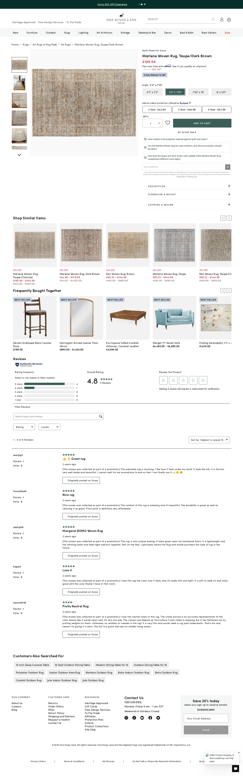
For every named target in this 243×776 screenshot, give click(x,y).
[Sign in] (222, 19)
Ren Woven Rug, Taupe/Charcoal (219, 274)
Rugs (67, 32)
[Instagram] (127, 718)
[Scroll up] (19, 153)
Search (153, 19)
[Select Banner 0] (139, 4)
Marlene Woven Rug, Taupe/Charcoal (25, 275)
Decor (168, 32)
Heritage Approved (23, 22)
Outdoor (51, 32)
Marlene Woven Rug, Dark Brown (80, 274)
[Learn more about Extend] (190, 103)
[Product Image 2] (19, 100)
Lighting (83, 32)
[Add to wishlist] (167, 123)
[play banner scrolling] (144, 4)
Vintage (125, 32)
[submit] (213, 19)
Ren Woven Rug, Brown (120, 274)
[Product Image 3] (19, 118)
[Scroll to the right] (229, 218)
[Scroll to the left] (223, 218)
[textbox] (152, 123)
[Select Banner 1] (141, 4)
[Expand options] (229, 186)
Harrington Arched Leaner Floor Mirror (79, 344)
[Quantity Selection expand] (159, 123)
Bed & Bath (186, 32)
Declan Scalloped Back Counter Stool (32, 344)
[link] (186, 186)
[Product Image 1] (19, 82)
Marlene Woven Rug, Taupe (169, 274)
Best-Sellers (209, 32)
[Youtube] (142, 718)
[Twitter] (159, 718)
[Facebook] (151, 718)
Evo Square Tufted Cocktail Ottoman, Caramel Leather (122, 344)
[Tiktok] (135, 718)
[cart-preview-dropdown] (229, 19)
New (15, 32)
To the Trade (73, 22)
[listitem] (32, 664)
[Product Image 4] (19, 136)
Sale (227, 32)
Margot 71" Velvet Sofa (166, 343)
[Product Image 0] (19, 65)
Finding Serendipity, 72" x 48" (217, 343)
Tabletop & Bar (147, 32)
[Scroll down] (19, 52)
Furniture (32, 32)
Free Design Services (51, 22)
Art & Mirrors (104, 32)
